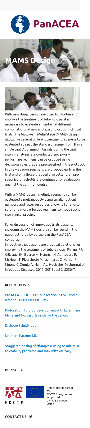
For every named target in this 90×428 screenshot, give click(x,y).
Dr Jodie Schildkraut (20, 325)
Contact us (16, 417)
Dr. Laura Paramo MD (21, 336)
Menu (85, 5)
